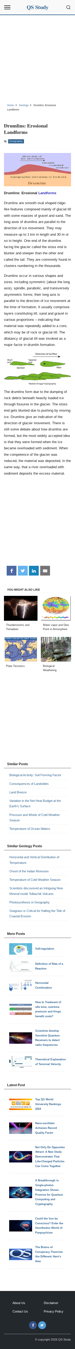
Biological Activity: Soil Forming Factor (35, 775)
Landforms (47, 193)
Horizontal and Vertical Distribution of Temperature (34, 859)
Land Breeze (18, 792)
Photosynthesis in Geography (29, 902)
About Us (18, 1303)
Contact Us (20, 1311)
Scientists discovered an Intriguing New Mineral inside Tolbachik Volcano (36, 890)
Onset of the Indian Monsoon (29, 871)
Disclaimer (51, 1303)
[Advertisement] (37, 58)
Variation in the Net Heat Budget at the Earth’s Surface (35, 803)
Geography (16, 141)
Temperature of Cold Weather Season (34, 879)
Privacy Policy (53, 1311)
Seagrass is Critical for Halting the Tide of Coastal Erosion (37, 913)
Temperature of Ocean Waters (29, 828)
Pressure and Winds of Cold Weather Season (34, 817)
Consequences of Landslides (29, 783)
